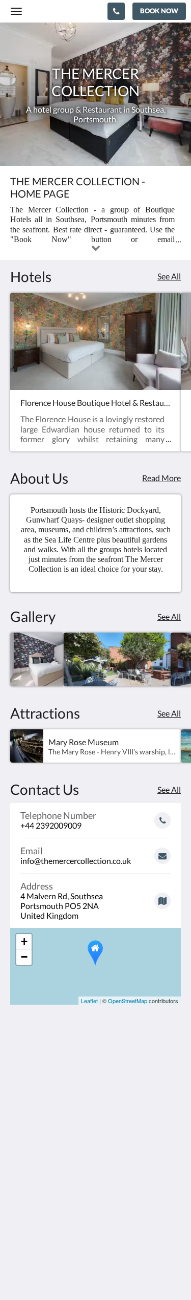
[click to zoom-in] (37, 659)
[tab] (95, 1177)
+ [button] (24, 941)
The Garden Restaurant (51, 1203)
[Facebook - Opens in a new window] (20, 1146)
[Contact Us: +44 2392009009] (116, 11)
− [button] (24, 956)
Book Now (28, 1194)
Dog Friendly (33, 1229)
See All (169, 276)
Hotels (22, 1220)
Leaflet (89, 1000)
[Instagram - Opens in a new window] (48, 1146)
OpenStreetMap (127, 1000)
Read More (161, 478)
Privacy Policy (34, 1212)
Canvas (116, 1272)
